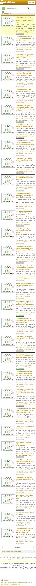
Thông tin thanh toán (22, 559)
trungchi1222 (22, 32)
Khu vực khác (20, 30)
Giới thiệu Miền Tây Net (6, 557)
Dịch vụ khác (28, 83)
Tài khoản (31, 2)
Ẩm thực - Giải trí (29, 30)
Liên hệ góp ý (17, 557)
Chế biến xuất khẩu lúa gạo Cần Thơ (22, 582)
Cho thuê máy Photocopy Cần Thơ (10, 584)
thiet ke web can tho (6, 582)
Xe (25, 222)
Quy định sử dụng (27, 557)
